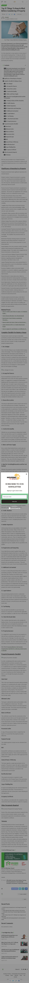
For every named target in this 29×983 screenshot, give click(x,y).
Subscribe (14, 501)
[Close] (26, 474)
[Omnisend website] (14, 507)
